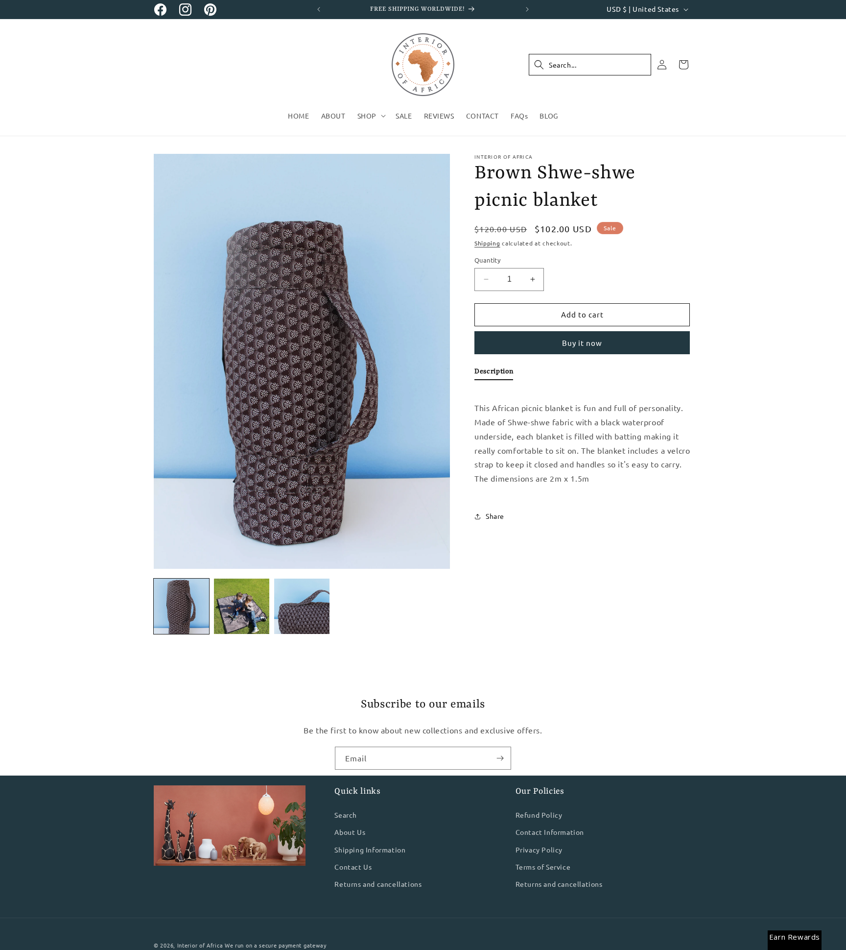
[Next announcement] (527, 9)
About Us (349, 832)
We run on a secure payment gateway (276, 945)
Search (345, 815)
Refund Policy (539, 815)
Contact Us (353, 866)
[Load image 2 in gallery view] (241, 606)
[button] (371, 115)
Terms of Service (543, 866)
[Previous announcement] (318, 9)
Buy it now (582, 342)
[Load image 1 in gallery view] (181, 606)
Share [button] (495, 516)
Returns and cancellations (378, 883)
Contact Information (550, 832)
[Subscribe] (500, 758)
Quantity (487, 260)
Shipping (487, 243)
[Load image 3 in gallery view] (301, 606)
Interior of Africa (200, 945)
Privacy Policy (539, 849)
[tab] (493, 373)
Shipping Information (369, 849)
